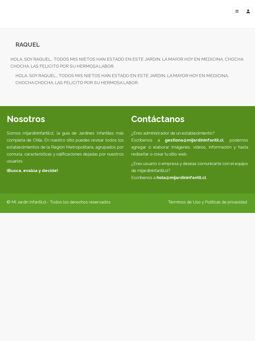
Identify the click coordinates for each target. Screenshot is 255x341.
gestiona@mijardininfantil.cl (194, 140)
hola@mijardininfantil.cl (181, 177)
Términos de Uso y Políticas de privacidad (207, 201)
